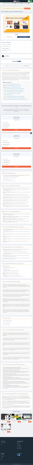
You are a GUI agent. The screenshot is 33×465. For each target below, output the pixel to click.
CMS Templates (20, 3)
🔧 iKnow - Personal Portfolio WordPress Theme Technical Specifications (14, 91)
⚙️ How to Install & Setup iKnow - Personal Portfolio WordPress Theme (13, 90)
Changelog (2, 456)
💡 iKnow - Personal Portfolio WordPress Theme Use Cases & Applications (14, 88)
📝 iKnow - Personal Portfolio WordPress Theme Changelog (12, 93)
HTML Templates (26, 3)
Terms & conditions (3, 442)
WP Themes (8, 3)
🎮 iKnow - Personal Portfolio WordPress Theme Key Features (12, 85)
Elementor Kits (13, 3)
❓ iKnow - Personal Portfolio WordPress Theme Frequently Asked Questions (14, 97)
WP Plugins (4, 3)
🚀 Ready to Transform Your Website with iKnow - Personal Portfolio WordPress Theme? (16, 99)
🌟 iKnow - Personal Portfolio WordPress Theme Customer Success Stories (14, 96)
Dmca (2, 459)
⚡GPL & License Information (8, 94)
